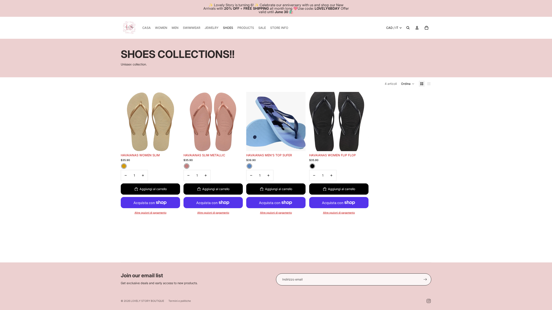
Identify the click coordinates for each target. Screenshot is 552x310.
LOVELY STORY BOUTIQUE (147, 300)
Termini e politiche (179, 300)
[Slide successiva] (173, 121)
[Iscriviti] (425, 279)
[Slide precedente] (127, 121)
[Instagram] (428, 301)
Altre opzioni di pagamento (150, 212)
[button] (407, 83)
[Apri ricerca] (408, 28)
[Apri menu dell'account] (417, 28)
